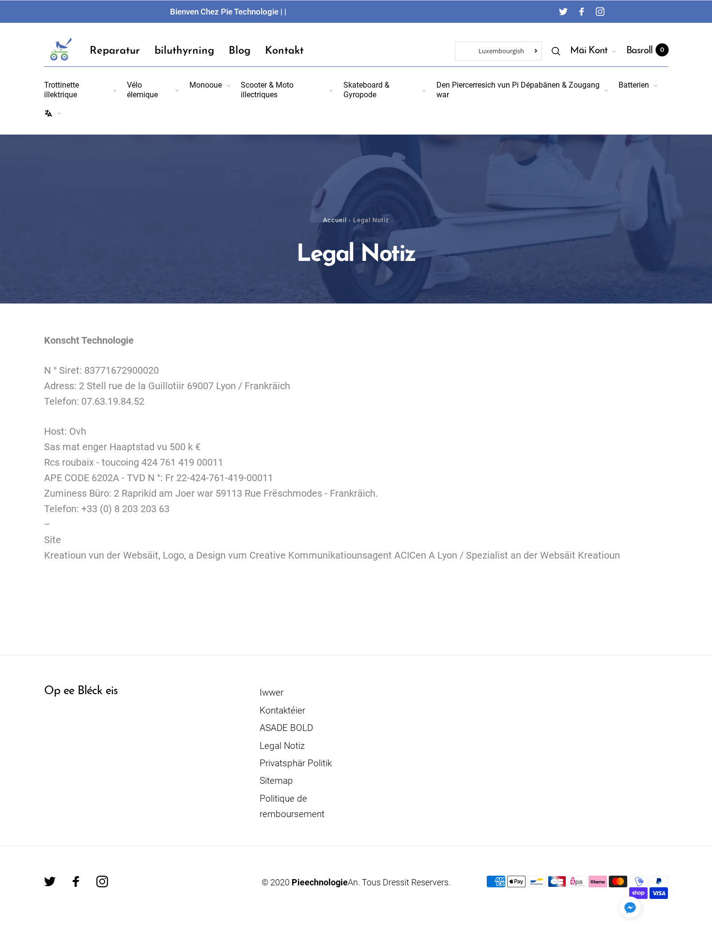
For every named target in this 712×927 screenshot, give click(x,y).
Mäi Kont (588, 51)
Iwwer (271, 692)
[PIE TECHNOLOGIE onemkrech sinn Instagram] (600, 11)
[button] (630, 907)
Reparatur (115, 51)
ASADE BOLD (286, 727)
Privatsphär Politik (296, 763)
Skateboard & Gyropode (366, 89)
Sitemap (276, 780)
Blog (239, 51)
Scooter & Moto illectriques (267, 89)
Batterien (634, 85)
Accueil (335, 220)
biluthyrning (184, 51)
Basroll (645, 51)
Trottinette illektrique (61, 89)
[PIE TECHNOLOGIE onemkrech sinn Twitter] (563, 11)
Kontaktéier (282, 710)
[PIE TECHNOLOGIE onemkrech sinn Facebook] (581, 11)
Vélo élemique (142, 89)
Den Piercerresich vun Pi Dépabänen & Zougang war (518, 89)
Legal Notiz (282, 745)
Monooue (205, 85)
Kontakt (284, 51)
